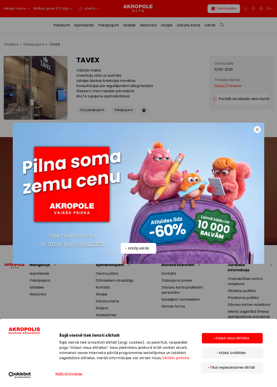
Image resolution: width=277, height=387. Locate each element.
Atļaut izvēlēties (232, 352)
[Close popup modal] (257, 129)
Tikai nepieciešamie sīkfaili (232, 367)
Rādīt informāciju (68, 374)
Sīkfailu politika (175, 357)
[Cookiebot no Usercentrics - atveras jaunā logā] (31, 375)
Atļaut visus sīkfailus (232, 338)
